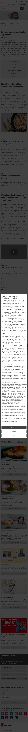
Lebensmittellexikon (5, 25)
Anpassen (14, 431)
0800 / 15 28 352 (6, 658)
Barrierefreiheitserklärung (6, 730)
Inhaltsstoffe (14, 73)
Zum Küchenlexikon (14, 474)
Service (3, 671)
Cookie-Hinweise (18, 728)
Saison (14, 67)
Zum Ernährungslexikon (14, 508)
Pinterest (25, 713)
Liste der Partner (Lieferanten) (9, 421)
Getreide (16, 90)
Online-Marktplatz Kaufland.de (9, 678)
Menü (26, 1)
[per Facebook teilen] (4, 38)
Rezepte (14, 76)
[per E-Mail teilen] (2, 38)
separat (7, 312)
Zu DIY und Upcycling (14, 607)
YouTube (6, 713)
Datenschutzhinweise (10, 728)
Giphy (11, 717)
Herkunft (14, 64)
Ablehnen (14, 435)
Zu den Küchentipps (14, 542)
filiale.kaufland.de (6, 667)
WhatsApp (16, 717)
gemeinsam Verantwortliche (18, 312)
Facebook (2, 713)
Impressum (3, 728)
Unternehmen (4, 674)
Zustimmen (14, 428)
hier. (2, 379)
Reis (16, 212)
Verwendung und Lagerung (14, 70)
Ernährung (12, 23)
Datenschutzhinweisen (7, 378)
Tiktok (6, 717)
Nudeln (18, 216)
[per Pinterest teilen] (7, 38)
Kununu (2, 717)
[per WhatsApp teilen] (9, 38)
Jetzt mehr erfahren (14, 648)
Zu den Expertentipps (14, 573)
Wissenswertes (14, 61)
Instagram (16, 713)
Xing (11, 713)
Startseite (3, 23)
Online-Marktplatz (11, 4)
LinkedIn (20, 713)
